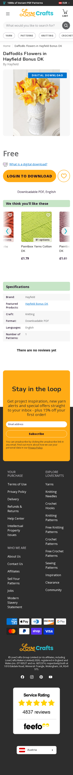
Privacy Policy (35, 447)
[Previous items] (7, 231)
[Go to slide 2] (39, 141)
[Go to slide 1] (34, 141)
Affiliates (13, 571)
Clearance (52, 582)
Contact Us (15, 564)
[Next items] (65, 231)
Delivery (13, 499)
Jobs (10, 591)
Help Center (15, 518)
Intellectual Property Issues (15, 530)
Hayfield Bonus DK (36, 303)
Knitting (47, 35)
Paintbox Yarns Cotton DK (36, 248)
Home (6, 46)
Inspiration (53, 575)
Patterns (27, 35)
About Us (14, 556)
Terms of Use (17, 484)
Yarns (49, 484)
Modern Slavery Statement (14, 602)
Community (53, 590)
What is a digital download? (28, 164)
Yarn (9, 35)
